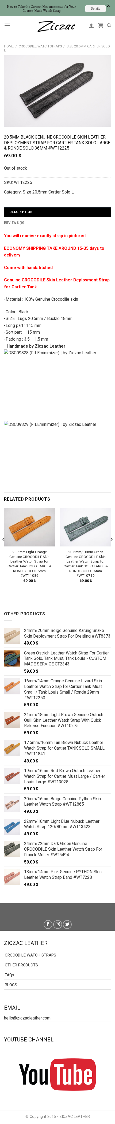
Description (21, 212)
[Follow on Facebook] (48, 924)
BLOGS (11, 984)
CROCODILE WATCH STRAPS (40, 46)
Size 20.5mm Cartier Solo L (48, 192)
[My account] (91, 25)
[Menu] (7, 25)
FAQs (9, 975)
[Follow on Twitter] (67, 924)
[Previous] (3, 550)
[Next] (111, 550)
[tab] (57, 212)
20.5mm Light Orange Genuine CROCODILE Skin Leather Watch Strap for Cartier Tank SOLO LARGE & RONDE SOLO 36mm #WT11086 (29, 564)
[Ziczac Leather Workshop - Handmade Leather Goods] (56, 25)
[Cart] (100, 25)
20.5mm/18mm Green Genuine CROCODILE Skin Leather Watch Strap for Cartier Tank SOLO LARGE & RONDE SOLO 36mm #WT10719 (86, 564)
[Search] (109, 25)
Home (9, 46)
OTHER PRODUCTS (21, 965)
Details (95, 8)
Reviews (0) (14, 223)
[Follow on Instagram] (57, 924)
